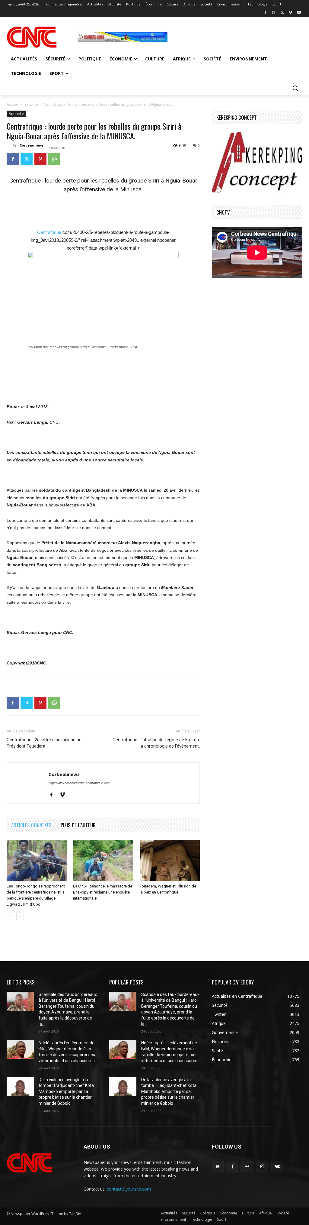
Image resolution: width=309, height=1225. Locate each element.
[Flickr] (247, 1166)
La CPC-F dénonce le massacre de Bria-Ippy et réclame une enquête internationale (102, 892)
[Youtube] (298, 12)
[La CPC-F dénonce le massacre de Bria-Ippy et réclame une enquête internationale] (103, 860)
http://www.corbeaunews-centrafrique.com (79, 783)
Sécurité (31, 104)
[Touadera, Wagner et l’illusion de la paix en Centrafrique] (170, 860)
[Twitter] (282, 12)
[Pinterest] (40, 159)
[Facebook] (265, 12)
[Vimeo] (290, 12)
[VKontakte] (277, 1166)
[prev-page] (10, 916)
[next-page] (20, 916)
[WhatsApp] (54, 159)
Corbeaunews (31, 145)
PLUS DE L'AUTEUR (78, 825)
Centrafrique (49, 232)
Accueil (13, 104)
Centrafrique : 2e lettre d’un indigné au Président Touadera (44, 743)
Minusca (131, 189)
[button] (295, 88)
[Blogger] (218, 1166)
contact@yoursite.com (129, 1189)
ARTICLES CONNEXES (31, 825)
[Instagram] (273, 12)
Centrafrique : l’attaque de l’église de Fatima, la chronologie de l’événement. (156, 743)
